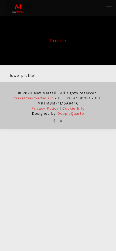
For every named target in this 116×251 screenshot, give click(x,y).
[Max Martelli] (18, 8)
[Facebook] (54, 121)
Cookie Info (73, 108)
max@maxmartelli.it (33, 98)
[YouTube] (61, 121)
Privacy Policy (45, 108)
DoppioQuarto (70, 113)
